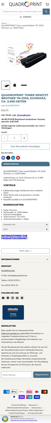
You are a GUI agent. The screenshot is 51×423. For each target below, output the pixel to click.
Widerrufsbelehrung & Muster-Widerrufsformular (24, 410)
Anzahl (4, 132)
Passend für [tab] (9, 225)
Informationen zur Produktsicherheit (14, 236)
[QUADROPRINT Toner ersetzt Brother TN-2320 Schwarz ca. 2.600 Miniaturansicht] (5, 85)
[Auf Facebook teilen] (3, 158)
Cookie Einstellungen (17, 413)
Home (4, 23)
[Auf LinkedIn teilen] (13, 158)
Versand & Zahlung (18, 405)
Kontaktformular (8, 270)
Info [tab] (5, 229)
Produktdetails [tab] (11, 164)
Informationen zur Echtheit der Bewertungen (23, 420)
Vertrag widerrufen (35, 413)
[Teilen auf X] (8, 158)
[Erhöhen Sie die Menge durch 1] (24, 138)
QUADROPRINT (12, 105)
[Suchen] (46, 12)
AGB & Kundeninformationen (18, 408)
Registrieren (42, 374)
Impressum (33, 405)
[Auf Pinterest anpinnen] (18, 158)
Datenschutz (36, 408)
